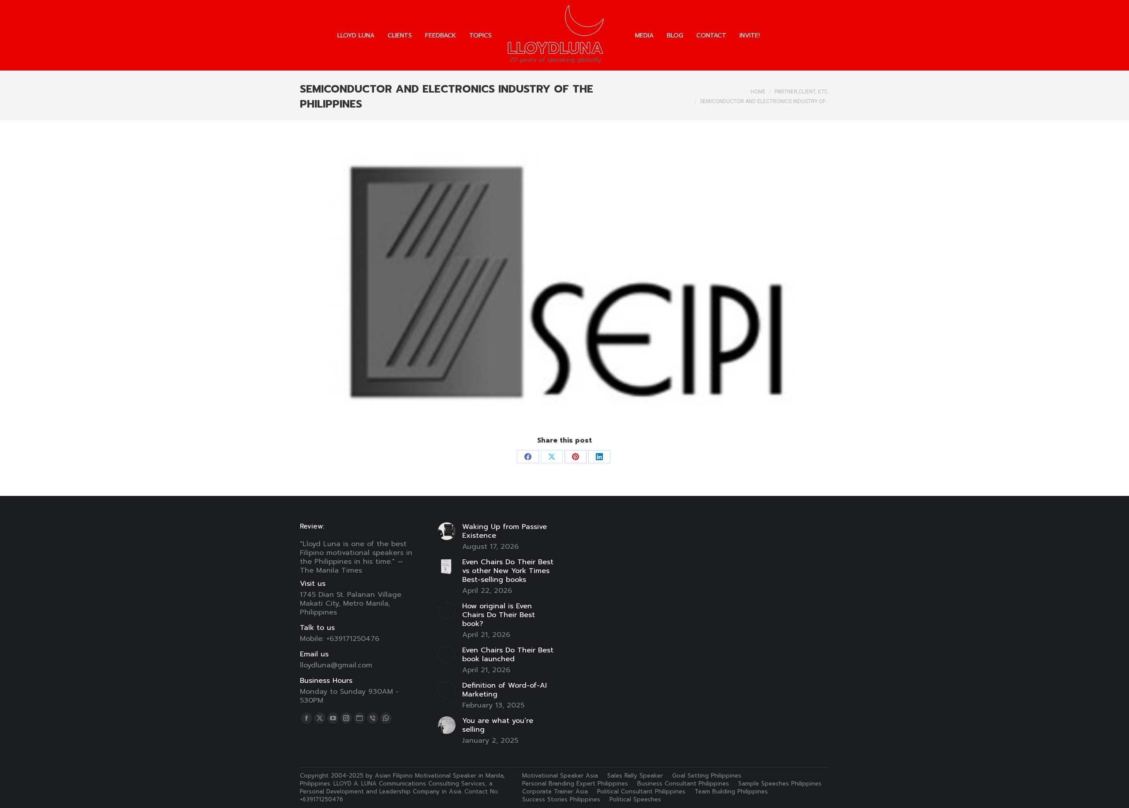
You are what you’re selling (497, 725)
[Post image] (447, 531)
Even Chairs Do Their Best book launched (507, 654)
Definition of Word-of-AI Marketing (504, 690)
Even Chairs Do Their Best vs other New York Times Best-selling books (507, 571)
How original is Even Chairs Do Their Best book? (498, 615)
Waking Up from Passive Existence (504, 531)
